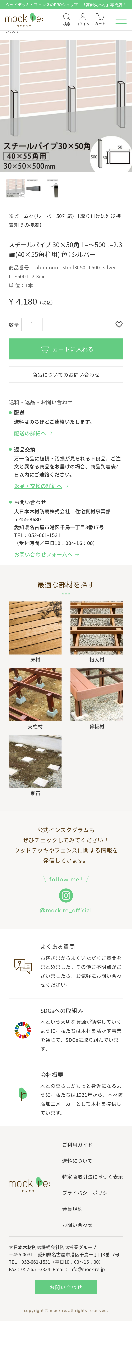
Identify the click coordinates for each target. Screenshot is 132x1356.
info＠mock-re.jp (87, 1269)
